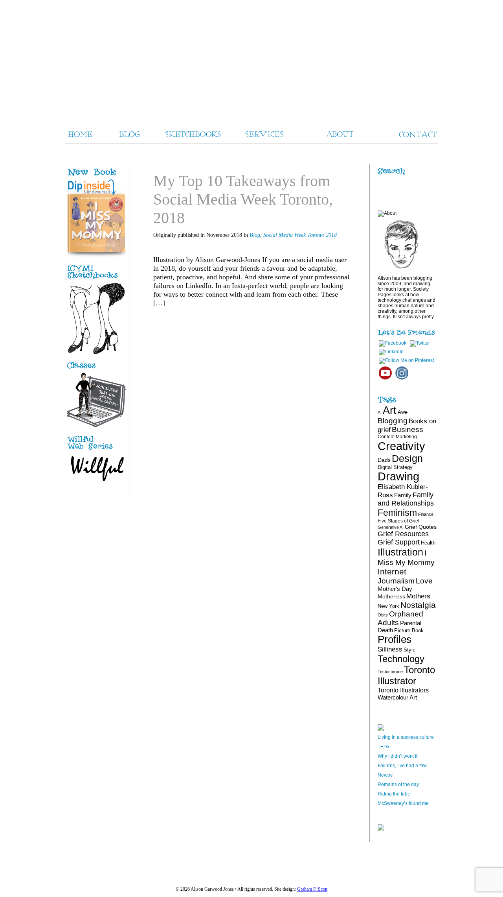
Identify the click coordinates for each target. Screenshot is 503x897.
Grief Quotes (421, 527)
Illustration (400, 551)
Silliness (390, 649)
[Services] (96, 368)
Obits (383, 615)
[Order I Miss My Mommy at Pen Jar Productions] (105, 176)
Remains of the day (398, 784)
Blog (255, 235)
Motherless (391, 596)
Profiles (394, 639)
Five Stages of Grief (398, 521)
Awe (403, 412)
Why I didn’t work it (397, 756)
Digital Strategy (395, 467)
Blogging (393, 421)
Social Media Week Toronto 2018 (300, 235)
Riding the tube (394, 794)
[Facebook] (393, 343)
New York (388, 606)
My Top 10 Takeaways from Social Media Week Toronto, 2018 (243, 199)
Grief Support (399, 542)
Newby (385, 775)
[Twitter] (420, 343)
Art (390, 410)
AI (380, 412)
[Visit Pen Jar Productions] (96, 279)
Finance (425, 514)
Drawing (398, 476)
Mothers (418, 596)
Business (407, 429)
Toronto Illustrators (403, 690)
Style (409, 650)
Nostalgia (418, 604)
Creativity (401, 445)
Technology (401, 658)
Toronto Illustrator (406, 675)
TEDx (383, 746)
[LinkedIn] (391, 351)
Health (428, 543)
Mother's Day (395, 588)
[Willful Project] (96, 450)
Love (424, 581)
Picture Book (409, 630)
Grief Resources (403, 534)
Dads (384, 460)
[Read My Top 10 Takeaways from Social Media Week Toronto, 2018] (327, 317)
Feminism (397, 513)
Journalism (396, 580)
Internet (392, 571)
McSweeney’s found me (403, 803)
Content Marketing (397, 436)
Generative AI (391, 527)
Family (402, 495)
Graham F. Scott (312, 889)
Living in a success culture (406, 737)
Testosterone (390, 671)
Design (407, 458)
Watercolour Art (397, 697)
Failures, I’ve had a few (402, 765)
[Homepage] (251, 59)
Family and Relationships (406, 499)
